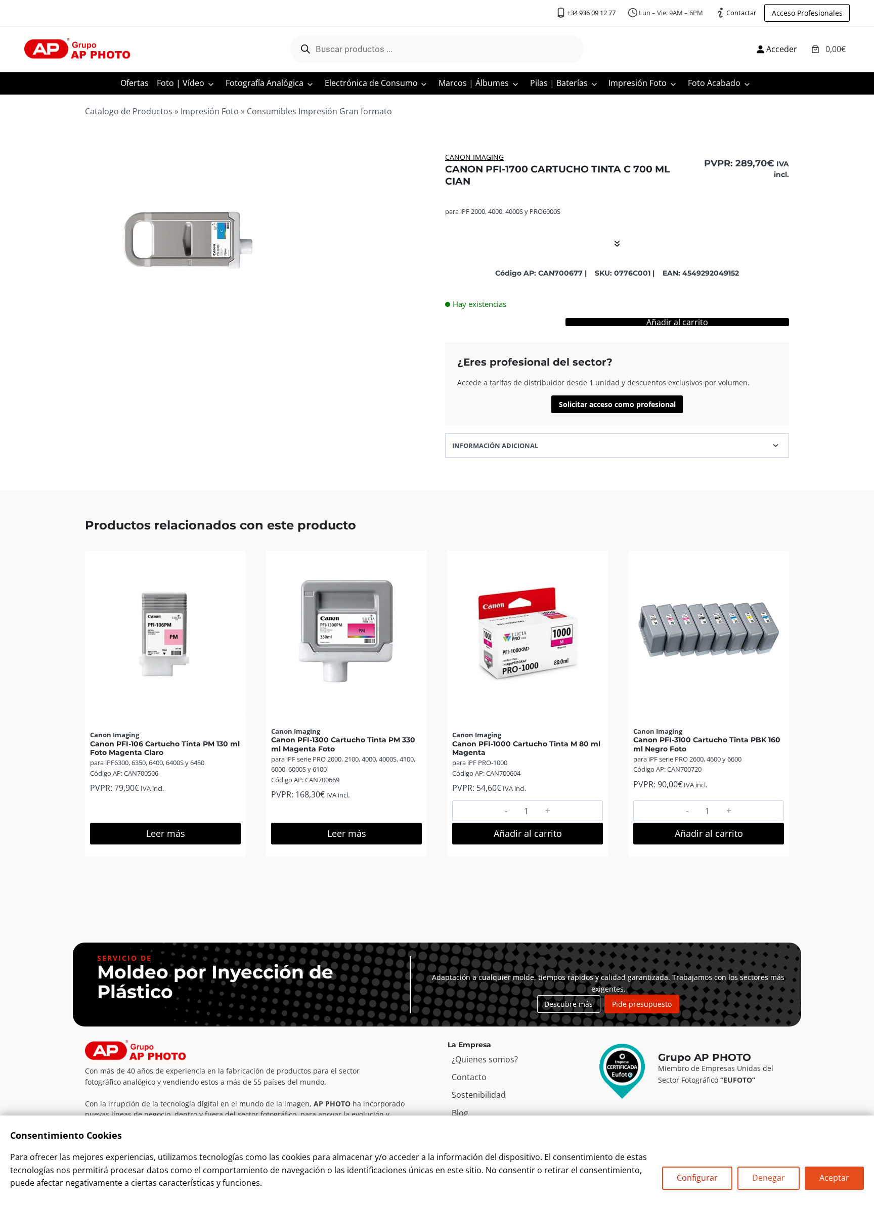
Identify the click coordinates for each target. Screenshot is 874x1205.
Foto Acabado (714, 82)
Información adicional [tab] (495, 445)
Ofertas (134, 82)
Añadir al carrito (677, 322)
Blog (460, 1113)
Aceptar (834, 1177)
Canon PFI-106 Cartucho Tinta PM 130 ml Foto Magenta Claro (165, 748)
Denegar (768, 1177)
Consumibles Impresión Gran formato (319, 111)
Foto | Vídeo (180, 82)
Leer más (165, 833)
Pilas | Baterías (559, 82)
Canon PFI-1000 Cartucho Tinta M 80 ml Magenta (526, 748)
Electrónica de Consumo (371, 82)
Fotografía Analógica (264, 82)
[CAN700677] (186, 239)
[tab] (186, 330)
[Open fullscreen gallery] (278, 331)
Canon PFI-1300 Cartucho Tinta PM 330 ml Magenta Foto (343, 744)
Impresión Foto (637, 82)
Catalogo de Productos (128, 111)
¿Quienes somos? (485, 1059)
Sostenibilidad (479, 1094)
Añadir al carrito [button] (528, 833)
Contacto (469, 1077)
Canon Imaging (474, 157)
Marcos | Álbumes (474, 82)
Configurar (697, 1177)
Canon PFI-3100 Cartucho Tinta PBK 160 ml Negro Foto (706, 744)
